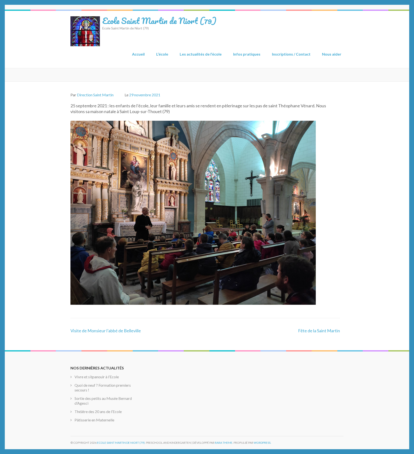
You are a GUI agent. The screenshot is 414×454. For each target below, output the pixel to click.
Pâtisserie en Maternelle (94, 420)
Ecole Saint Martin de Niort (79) (159, 20)
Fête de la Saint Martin (319, 330)
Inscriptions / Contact (291, 54)
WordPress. (262, 442)
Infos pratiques (246, 54)
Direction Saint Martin (95, 94)
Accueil (138, 54)
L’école (162, 54)
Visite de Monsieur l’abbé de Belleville (105, 330)
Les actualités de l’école (201, 54)
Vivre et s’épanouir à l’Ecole (97, 376)
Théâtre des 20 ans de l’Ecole (98, 411)
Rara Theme (223, 442)
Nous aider (331, 54)
